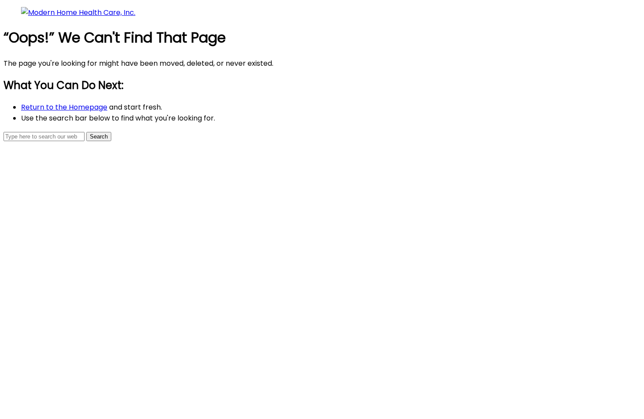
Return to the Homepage (64, 107)
